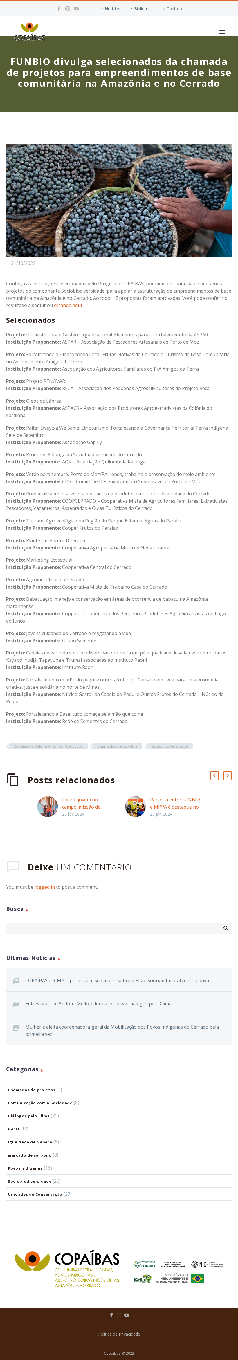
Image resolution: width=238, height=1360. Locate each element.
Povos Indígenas (25, 1168)
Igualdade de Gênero (30, 1142)
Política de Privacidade (119, 1334)
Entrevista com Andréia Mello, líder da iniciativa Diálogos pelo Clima (98, 1003)
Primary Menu (222, 32)
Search (225, 928)
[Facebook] (59, 8)
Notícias (112, 8)
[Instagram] (67, 8)
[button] (214, 775)
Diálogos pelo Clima (29, 1116)
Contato (174, 8)
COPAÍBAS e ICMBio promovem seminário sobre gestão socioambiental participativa (117, 980)
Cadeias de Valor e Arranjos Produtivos (48, 746)
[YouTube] (76, 8)
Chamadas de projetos (117, 746)
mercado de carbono (30, 1155)
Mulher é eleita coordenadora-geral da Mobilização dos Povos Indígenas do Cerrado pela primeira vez (122, 1030)
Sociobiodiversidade (170, 746)
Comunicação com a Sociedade (40, 1102)
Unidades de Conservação (35, 1194)
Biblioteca (143, 8)
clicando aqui (68, 305)
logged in (45, 887)
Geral (13, 1129)
